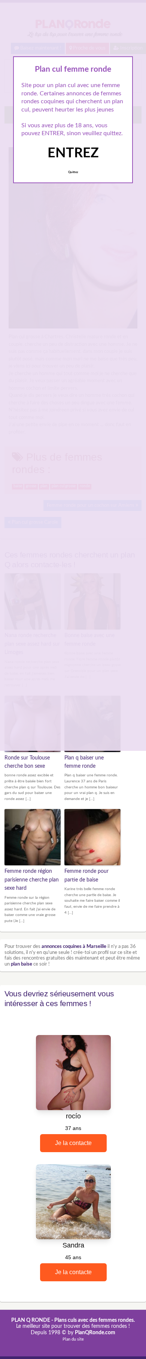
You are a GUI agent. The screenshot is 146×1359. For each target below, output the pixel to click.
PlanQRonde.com (95, 1332)
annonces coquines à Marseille (74, 946)
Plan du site (73, 1339)
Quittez (73, 172)
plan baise (21, 964)
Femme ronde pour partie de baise (86, 875)
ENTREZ (73, 153)
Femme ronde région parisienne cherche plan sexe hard (31, 880)
